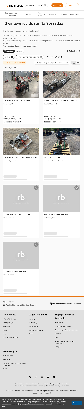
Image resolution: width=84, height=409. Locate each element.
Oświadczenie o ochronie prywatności (27, 384)
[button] (9, 57)
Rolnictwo (58, 334)
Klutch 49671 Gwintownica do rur (57, 214)
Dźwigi (57, 347)
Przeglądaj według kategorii (12, 14)
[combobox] (52, 63)
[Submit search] (45, 5)
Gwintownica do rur (52, 157)
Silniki (57, 337)
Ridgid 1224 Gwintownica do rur (17, 214)
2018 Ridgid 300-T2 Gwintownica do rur (20, 157)
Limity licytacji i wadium (36, 330)
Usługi (51, 14)
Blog (4, 334)
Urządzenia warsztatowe (63, 326)
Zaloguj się (57, 5)
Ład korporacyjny (8, 323)
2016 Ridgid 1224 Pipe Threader (17, 100)
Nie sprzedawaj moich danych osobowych (29, 386)
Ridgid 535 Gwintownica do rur (16, 271)
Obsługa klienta (8, 356)
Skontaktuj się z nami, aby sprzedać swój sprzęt (14, 364)
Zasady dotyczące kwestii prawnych (55, 384)
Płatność (31, 334)
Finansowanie (64, 14)
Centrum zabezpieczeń (10, 338)
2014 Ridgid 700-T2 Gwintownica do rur (60, 100)
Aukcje (28, 14)
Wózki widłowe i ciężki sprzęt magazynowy (64, 342)
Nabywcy (32, 319)
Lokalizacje (75, 14)
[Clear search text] (41, 5)
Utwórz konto (72, 5)
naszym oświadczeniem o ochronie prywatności (37, 404)
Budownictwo (59, 323)
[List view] (78, 63)
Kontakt (77, 303)
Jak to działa (40, 14)
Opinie (5, 369)
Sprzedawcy (33, 323)
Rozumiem (76, 403)
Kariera (5, 330)
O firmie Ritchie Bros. (9, 319)
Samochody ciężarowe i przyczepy (66, 330)
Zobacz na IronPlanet (12, 122)
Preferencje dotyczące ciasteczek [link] (57, 386)
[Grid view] (73, 63)
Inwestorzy (6, 327)
